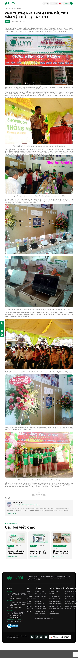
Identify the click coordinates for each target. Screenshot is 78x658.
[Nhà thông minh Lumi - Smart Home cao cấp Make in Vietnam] (10, 3)
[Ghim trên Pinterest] (42, 495)
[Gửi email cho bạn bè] (39, 495)
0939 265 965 (17, 607)
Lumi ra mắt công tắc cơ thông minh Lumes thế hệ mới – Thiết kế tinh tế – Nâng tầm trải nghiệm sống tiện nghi (16, 552)
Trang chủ (8, 8)
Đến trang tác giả (11, 513)
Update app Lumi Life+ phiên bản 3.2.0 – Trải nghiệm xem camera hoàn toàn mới (38, 552)
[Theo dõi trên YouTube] (46, 637)
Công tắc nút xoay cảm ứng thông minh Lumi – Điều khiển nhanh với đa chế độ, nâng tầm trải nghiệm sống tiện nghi (61, 552)
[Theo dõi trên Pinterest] (41, 637)
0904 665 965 (17, 598)
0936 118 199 (16, 617)
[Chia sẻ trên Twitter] (36, 495)
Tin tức (14, 8)
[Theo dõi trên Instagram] (37, 637)
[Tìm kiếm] (44, 3)
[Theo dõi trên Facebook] (32, 637)
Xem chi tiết (10, 556)
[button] (54, 3)
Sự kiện (19, 8)
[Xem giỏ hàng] (48, 3)
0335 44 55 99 (17, 621)
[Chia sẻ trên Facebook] (33, 495)
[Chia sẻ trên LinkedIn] (44, 495)
